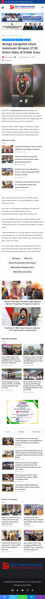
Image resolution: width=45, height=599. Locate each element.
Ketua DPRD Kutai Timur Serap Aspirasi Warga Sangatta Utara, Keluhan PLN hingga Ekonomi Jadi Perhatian (33, 386)
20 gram (16, 258)
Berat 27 (28, 258)
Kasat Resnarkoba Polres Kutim (23, 263)
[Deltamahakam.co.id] (22, 7)
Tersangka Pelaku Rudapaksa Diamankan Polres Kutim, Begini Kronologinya (27, 487)
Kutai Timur (18, 35)
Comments (37, 432)
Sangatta (27, 40)
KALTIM (11, 35)
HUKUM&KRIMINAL (8, 40)
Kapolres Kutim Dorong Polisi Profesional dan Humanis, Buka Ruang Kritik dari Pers (27, 159)
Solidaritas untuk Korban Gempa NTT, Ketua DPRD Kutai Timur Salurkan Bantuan (27, 184)
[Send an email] (15, 57)
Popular (7, 432)
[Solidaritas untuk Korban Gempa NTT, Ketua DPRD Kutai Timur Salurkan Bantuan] (7, 184)
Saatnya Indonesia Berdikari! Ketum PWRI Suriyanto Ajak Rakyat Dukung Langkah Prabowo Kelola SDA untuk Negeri (29, 454)
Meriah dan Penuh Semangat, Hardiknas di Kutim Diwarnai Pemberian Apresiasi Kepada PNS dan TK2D (28, 466)
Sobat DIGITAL (26, 585)
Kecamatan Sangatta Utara (23, 267)
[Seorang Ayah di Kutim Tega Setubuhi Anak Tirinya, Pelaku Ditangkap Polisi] (8, 478)
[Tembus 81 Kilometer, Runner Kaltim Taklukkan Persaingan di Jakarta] (7, 149)
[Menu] (3, 8)
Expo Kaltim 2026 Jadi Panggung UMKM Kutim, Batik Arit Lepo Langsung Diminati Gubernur (11, 360)
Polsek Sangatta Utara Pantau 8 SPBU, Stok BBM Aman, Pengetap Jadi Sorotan (11, 385)
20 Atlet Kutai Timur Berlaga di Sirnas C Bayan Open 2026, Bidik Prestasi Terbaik (27, 172)
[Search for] (42, 8)
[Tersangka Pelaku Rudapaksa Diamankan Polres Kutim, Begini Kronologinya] (8, 488)
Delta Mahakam (9, 57)
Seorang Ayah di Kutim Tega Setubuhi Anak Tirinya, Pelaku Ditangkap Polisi (26, 477)
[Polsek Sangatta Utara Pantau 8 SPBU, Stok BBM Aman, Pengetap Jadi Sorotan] (12, 374)
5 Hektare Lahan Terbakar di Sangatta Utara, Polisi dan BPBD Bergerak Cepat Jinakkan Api (33, 360)
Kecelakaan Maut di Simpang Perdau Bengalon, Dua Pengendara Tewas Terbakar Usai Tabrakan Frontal (28, 441)
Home (5, 35)
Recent (21, 432)
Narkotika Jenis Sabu (22, 272)
